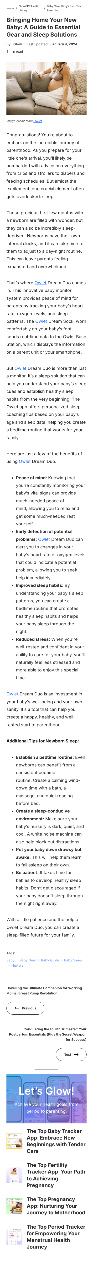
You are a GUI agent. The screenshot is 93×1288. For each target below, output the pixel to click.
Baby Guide (50, 960)
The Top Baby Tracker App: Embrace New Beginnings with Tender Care (56, 1141)
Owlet (37, 121)
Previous (29, 1008)
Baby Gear (28, 960)
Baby (10, 960)
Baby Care (53, 6)
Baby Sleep (73, 960)
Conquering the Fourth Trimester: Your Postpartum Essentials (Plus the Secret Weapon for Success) (48, 1034)
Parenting (53, 10)
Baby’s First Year (71, 6)
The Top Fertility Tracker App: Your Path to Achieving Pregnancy (56, 1175)
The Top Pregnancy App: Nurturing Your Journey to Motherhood (56, 1206)
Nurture (17, 965)
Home (10, 8)
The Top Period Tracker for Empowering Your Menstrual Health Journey (56, 1237)
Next (67, 1054)
